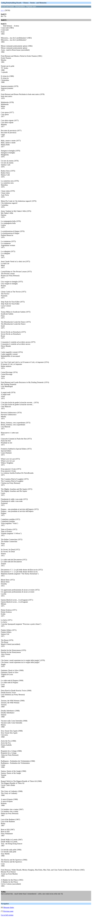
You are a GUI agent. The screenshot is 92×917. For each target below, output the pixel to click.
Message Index (8, 907)
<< (2, 10)
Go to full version (7, 915)
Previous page (8, 911)
